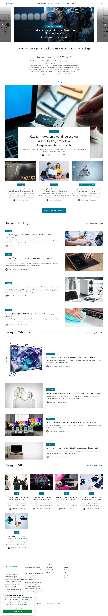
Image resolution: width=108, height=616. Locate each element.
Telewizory (57, 3)
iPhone (67, 3)
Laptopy (50, 3)
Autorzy (47, 564)
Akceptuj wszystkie (17, 611)
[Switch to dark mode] (101, 3)
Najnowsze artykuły (41, 3)
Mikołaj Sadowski (49, 569)
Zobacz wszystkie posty (94, 224)
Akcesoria (54, 131)
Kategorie (67, 564)
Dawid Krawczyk (49, 567)
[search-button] (97, 3)
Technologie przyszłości (54, 26)
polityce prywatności (23, 604)
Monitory (74, 3)
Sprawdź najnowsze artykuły (54, 210)
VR (63, 3)
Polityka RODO (39, 603)
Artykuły (28, 564)
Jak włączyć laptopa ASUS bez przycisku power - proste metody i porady (33, 569)
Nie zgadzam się (18, 608)
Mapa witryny (57, 603)
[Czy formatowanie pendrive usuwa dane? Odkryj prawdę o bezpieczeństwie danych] (54, 121)
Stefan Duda (48, 572)
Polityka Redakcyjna (48, 603)
